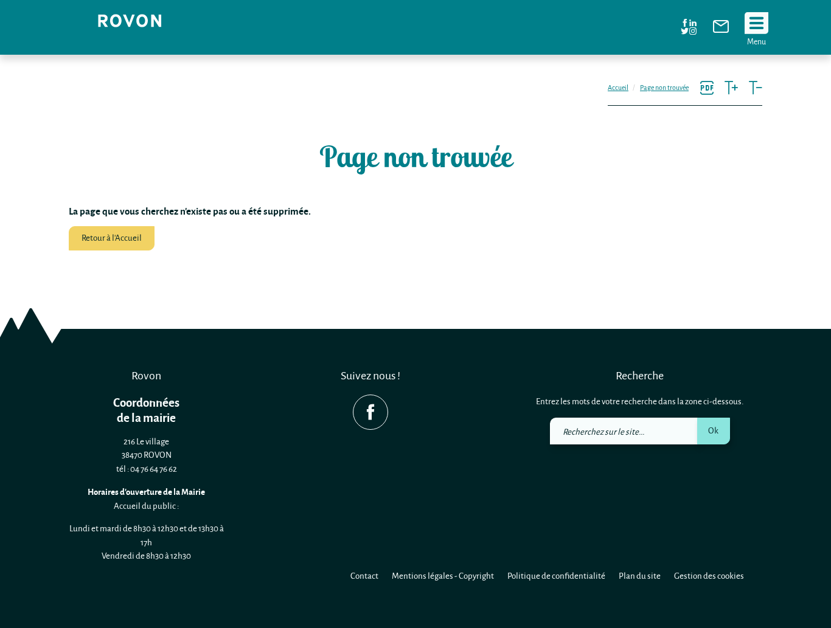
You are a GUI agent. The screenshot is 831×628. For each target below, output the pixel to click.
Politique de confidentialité (556, 575)
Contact (364, 575)
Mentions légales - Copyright (443, 575)
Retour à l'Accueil (112, 237)
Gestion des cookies (709, 575)
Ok (713, 430)
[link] (721, 29)
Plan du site (640, 575)
